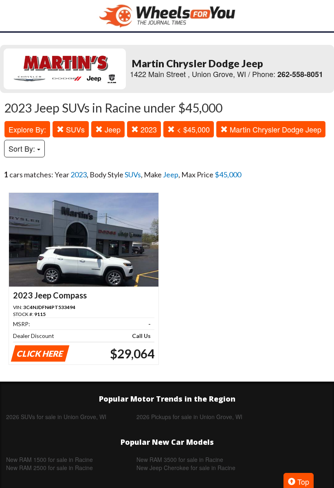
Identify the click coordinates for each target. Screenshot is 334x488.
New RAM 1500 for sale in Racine (49, 459)
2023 (147, 129)
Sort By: (23, 148)
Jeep (112, 129)
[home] (167, 15)
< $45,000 (192, 129)
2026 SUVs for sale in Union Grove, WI (56, 417)
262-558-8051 (300, 74)
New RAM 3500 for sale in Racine (179, 459)
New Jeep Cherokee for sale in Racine (185, 468)
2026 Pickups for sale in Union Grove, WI (189, 417)
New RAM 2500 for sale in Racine (49, 468)
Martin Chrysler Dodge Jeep (274, 129)
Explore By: (27, 129)
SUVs (74, 129)
